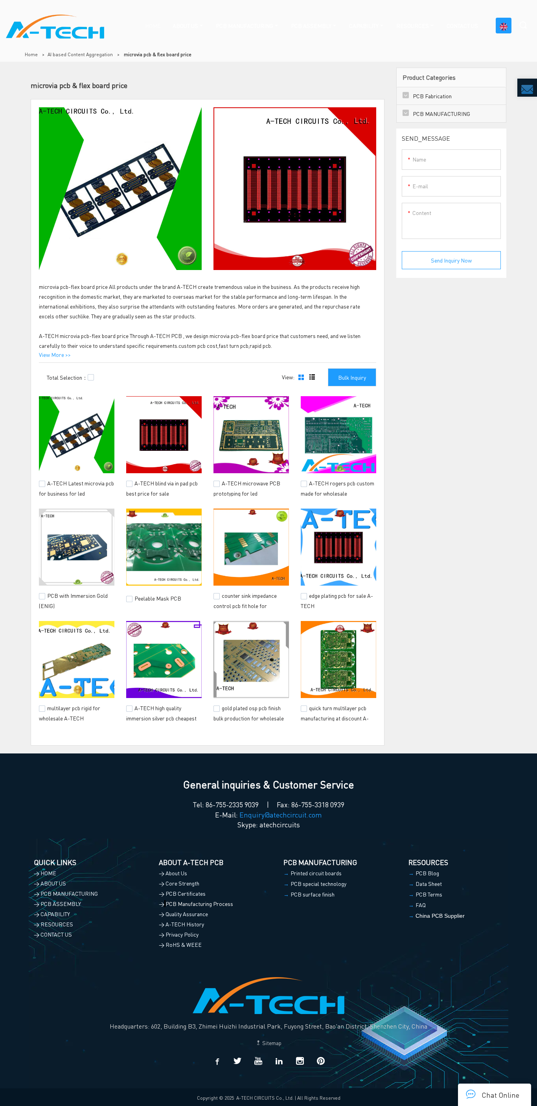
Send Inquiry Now (451, 260)
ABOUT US (185, 25)
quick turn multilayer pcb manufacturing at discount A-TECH (335, 716)
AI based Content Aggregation (80, 54)
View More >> (55, 354)
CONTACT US (462, 25)
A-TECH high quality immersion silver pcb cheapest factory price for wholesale (161, 716)
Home (31, 54)
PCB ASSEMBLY (311, 25)
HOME (153, 25)
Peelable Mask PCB (157, 598)
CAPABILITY (364, 25)
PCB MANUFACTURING (244, 25)
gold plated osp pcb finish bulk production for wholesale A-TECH (248, 716)
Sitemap (271, 1042)
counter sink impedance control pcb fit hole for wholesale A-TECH (245, 604)
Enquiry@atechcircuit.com (280, 814)
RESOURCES (412, 25)
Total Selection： (67, 377)
